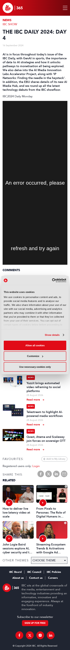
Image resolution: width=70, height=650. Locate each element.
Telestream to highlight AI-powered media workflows (45, 414)
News (7, 20)
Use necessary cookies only (35, 366)
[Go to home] (13, 8)
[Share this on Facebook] (40, 474)
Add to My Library (55, 458)
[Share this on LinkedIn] (56, 474)
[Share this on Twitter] (48, 474)
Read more (33, 399)
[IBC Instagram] (40, 635)
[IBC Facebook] (19, 635)
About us (18, 578)
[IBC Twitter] (30, 635)
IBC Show (10, 24)
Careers (53, 578)
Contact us (35, 578)
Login (36, 466)
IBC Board (15, 572)
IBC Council (34, 572)
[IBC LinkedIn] (51, 635)
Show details (52, 335)
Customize (33, 356)
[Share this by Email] (64, 474)
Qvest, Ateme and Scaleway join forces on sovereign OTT (46, 439)
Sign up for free (35, 623)
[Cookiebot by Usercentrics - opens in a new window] (52, 280)
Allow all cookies (35, 345)
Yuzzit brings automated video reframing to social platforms (44, 387)
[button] (64, 8)
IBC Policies (54, 572)
